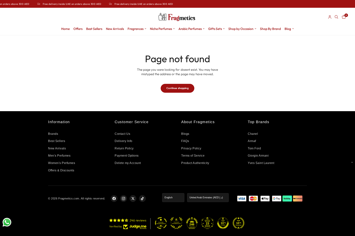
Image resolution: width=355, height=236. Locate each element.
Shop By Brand (270, 29)
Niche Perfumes (161, 29)
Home (65, 29)
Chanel (253, 133)
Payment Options (127, 155)
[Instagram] (123, 198)
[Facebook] (114, 198)
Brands (53, 133)
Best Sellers (94, 29)
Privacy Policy (191, 148)
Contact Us (122, 133)
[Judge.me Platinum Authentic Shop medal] (176, 223)
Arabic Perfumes (190, 29)
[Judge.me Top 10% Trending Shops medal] (238, 223)
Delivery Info (123, 141)
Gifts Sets (215, 29)
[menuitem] (65, 28)
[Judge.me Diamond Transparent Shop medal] (161, 223)
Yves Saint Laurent (261, 163)
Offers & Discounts (61, 170)
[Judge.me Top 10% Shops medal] (223, 223)
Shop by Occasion (240, 29)
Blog (288, 29)
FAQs (185, 141)
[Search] (336, 17)
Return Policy (124, 148)
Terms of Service (192, 155)
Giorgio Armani (258, 155)
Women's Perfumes (61, 163)
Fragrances (135, 29)
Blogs (185, 133)
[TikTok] (142, 198)
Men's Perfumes (59, 155)
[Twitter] (133, 198)
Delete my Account (128, 163)
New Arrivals (115, 29)
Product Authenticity (195, 163)
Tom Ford (254, 148)
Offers (77, 29)
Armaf (252, 141)
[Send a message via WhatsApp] (7, 222)
